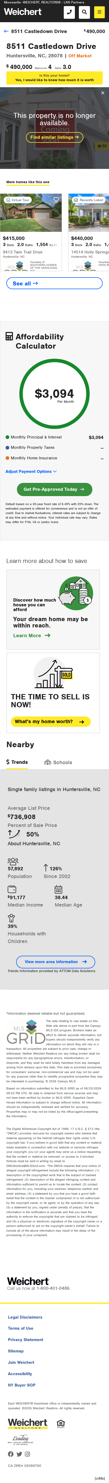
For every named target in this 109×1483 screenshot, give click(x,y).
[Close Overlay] (103, 93)
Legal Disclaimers (25, 1317)
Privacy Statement (25, 1339)
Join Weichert (21, 1362)
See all (23, 283)
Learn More (31, 635)
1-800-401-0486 (53, 1288)
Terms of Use (20, 1328)
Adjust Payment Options (29, 471)
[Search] (84, 12)
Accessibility (20, 1373)
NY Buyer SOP (21, 1385)
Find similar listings (52, 137)
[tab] (17, 764)
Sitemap (16, 1351)
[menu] (99, 12)
